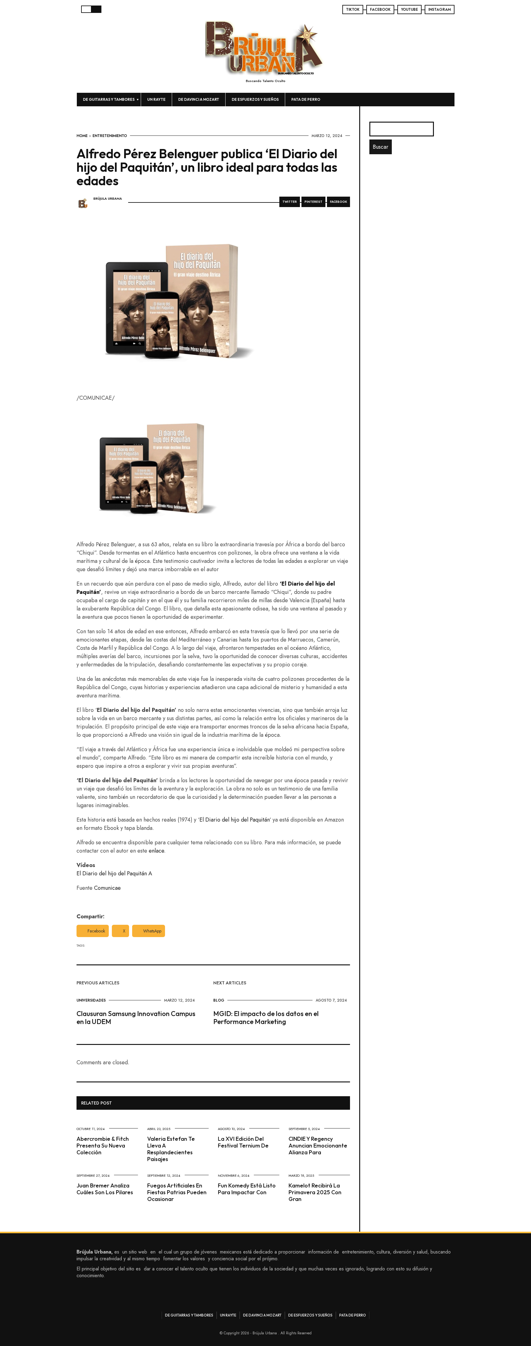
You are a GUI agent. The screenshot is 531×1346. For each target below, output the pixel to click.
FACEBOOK (380, 9)
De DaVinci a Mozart (198, 99)
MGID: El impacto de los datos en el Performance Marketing (266, 1017)
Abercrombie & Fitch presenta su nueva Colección (103, 1145)
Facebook (96, 931)
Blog (218, 1000)
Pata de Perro (305, 99)
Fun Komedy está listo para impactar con (247, 1189)
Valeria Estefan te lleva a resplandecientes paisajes (171, 1149)
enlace (156, 851)
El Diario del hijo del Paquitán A (114, 873)
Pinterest (313, 201)
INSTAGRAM (439, 9)
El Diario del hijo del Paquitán (234, 820)
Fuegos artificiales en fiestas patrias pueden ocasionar (176, 1192)
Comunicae (107, 888)
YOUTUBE (409, 9)
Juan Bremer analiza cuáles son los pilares (105, 1189)
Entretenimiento (109, 136)
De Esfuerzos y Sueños (255, 99)
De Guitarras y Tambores (109, 99)
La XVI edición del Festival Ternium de (243, 1142)
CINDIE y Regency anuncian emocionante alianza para (318, 1145)
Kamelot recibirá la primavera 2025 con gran (315, 1192)
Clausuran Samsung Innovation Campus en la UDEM (136, 1017)
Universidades (91, 1000)
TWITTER (289, 201)
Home (82, 136)
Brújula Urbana (107, 199)
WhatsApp (152, 931)
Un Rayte (156, 99)
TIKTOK (353, 9)
